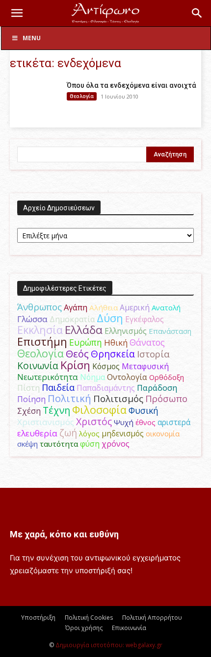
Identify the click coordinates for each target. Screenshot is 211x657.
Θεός (77, 353)
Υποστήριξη (38, 617)
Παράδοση (157, 387)
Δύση (110, 318)
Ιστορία (153, 354)
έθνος (145, 422)
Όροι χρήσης (84, 628)
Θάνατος (147, 342)
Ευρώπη (85, 342)
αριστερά (174, 422)
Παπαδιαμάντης (106, 387)
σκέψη (27, 444)
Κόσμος (106, 366)
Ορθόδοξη (166, 377)
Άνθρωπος (39, 307)
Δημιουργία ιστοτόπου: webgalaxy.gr (108, 645)
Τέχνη (56, 410)
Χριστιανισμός (45, 422)
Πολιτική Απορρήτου (152, 617)
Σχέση (29, 410)
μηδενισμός (123, 434)
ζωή (68, 432)
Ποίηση (31, 399)
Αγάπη (75, 307)
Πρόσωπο (166, 398)
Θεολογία (82, 96)
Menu (32, 38)
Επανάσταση (170, 331)
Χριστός (94, 421)
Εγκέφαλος (144, 319)
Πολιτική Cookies (89, 617)
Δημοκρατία (72, 319)
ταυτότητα (59, 444)
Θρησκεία (113, 353)
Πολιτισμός (118, 398)
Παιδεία (58, 387)
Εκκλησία (40, 330)
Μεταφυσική (145, 366)
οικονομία (163, 433)
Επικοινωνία (129, 628)
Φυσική (143, 410)
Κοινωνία (37, 365)
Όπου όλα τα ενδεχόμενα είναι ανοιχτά (131, 85)
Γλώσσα (32, 319)
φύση (90, 443)
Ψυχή (123, 422)
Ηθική (116, 342)
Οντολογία (127, 377)
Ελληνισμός (126, 331)
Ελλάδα (84, 329)
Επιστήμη (42, 341)
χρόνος (116, 443)
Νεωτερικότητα (47, 376)
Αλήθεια (103, 307)
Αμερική (135, 307)
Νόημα (92, 377)
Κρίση (75, 365)
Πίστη (28, 387)
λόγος (89, 433)
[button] (16, 13)
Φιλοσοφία (99, 410)
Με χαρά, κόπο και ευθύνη (64, 534)
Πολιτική (69, 398)
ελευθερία (37, 433)
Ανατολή (166, 307)
